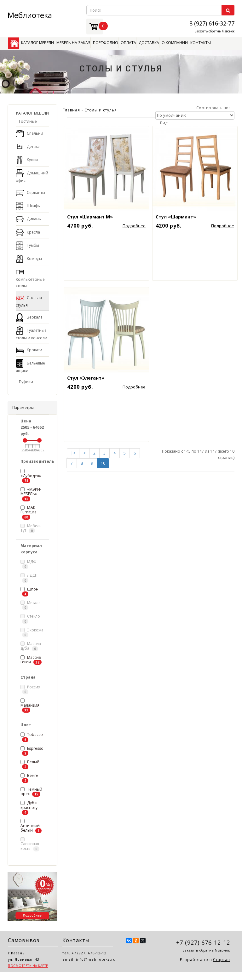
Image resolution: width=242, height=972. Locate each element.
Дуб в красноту (28, 805)
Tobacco (35, 734)
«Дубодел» (30, 475)
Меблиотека (30, 15)
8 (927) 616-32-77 (211, 23)
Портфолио (105, 42)
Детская (34, 146)
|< (73, 453)
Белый (33, 762)
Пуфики (26, 381)
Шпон (32, 589)
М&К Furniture (28, 510)
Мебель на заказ (73, 42)
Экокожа (33, 632)
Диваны (34, 219)
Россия (32, 689)
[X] (143, 940)
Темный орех (31, 792)
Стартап (221, 959)
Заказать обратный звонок (214, 31)
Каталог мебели (37, 42)
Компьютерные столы (30, 282)
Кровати (34, 350)
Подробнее (134, 226)
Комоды (34, 258)
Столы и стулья (29, 301)
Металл (32, 605)
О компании (175, 42)
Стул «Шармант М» (90, 217)
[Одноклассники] (136, 940)
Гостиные (28, 121)
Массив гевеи (30, 660)
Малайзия (29, 705)
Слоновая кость (29, 846)
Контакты (200, 42)
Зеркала (35, 317)
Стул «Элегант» (85, 378)
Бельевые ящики (30, 366)
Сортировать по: (213, 107)
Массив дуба (30, 646)
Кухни (32, 159)
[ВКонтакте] (129, 940)
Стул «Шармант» (176, 217)
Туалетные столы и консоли (31, 334)
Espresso (35, 748)
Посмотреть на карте (28, 966)
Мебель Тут (31, 528)
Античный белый (30, 828)
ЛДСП (30, 577)
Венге (32, 775)
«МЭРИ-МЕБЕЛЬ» (30, 491)
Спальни (35, 133)
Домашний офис (32, 176)
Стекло (32, 618)
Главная (71, 110)
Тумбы (33, 245)
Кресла (33, 232)
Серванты (36, 192)
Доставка (149, 42)
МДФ (30, 564)
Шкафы (34, 205)
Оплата (128, 42)
